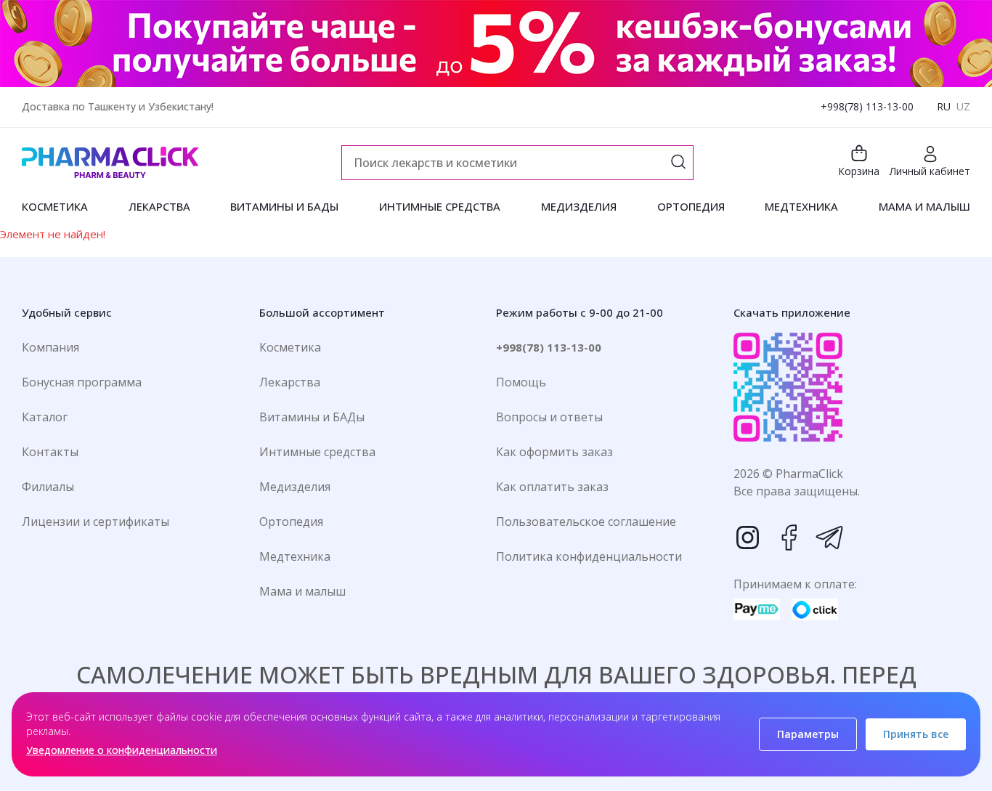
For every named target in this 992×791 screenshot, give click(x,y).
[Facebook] (788, 537)
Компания (50, 347)
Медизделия (294, 487)
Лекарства (289, 382)
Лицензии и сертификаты (95, 522)
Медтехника (294, 556)
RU (944, 106)
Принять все (915, 734)
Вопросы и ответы (549, 417)
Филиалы (48, 487)
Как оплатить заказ (552, 487)
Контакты (50, 452)
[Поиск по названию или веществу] (678, 163)
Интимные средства (317, 452)
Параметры (808, 734)
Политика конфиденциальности (589, 556)
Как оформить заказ (554, 452)
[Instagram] (748, 537)
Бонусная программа (82, 382)
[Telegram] (829, 537)
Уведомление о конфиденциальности (121, 750)
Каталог (45, 417)
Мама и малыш (302, 591)
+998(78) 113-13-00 (867, 106)
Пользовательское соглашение (586, 522)
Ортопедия (291, 522)
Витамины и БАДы (312, 417)
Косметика (290, 347)
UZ (963, 106)
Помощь (521, 382)
